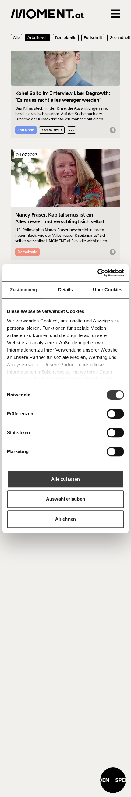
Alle (16, 37)
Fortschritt (93, 37)
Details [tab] (65, 289)
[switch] (115, 414)
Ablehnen (65, 519)
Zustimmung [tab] (23, 289)
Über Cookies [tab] (107, 289)
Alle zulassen (65, 479)
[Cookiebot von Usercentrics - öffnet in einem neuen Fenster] (97, 273)
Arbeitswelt (37, 37)
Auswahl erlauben (65, 498)
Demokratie (65, 37)
